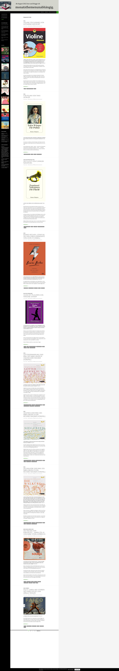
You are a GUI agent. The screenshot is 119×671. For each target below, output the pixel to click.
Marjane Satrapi (39, 346)
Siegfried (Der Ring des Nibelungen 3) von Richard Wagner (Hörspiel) (34, 414)
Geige (25, 88)
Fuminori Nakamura (27, 226)
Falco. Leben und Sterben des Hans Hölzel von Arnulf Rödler (33, 591)
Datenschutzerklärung (52, 12)
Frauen (27, 529)
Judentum (29, 529)
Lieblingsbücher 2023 (39, 460)
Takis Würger (39, 154)
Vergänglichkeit (29, 293)
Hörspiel (33, 460)
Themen (2, 19)
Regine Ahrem (29, 461)
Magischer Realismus (29, 159)
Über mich (42, 12)
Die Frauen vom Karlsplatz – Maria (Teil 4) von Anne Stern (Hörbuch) (34, 532)
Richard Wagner (34, 461)
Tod (28, 347)
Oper (25, 461)
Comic (25, 346)
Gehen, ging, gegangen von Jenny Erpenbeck (4, 162)
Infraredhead (31, 99)
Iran (24, 293)
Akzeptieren (77, 669)
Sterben (25, 347)
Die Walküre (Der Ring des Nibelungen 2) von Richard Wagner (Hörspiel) (34, 470)
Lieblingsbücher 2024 (32, 346)
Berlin (24, 529)
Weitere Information (71, 669)
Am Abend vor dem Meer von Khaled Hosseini (5, 159)
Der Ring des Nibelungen (27, 460)
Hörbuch (39, 581)
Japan (24, 159)
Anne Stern (28, 581)
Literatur (35, 226)
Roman (35, 154)
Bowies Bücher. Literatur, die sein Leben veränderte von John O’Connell (34, 236)
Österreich (27, 588)
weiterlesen (25, 86)
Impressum (46, 12)
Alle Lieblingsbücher (4, 17)
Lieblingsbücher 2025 (27, 154)
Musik (35, 88)
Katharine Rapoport (30, 88)
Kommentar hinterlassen (38, 99)
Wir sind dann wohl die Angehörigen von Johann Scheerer (5, 165)
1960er (25, 581)
